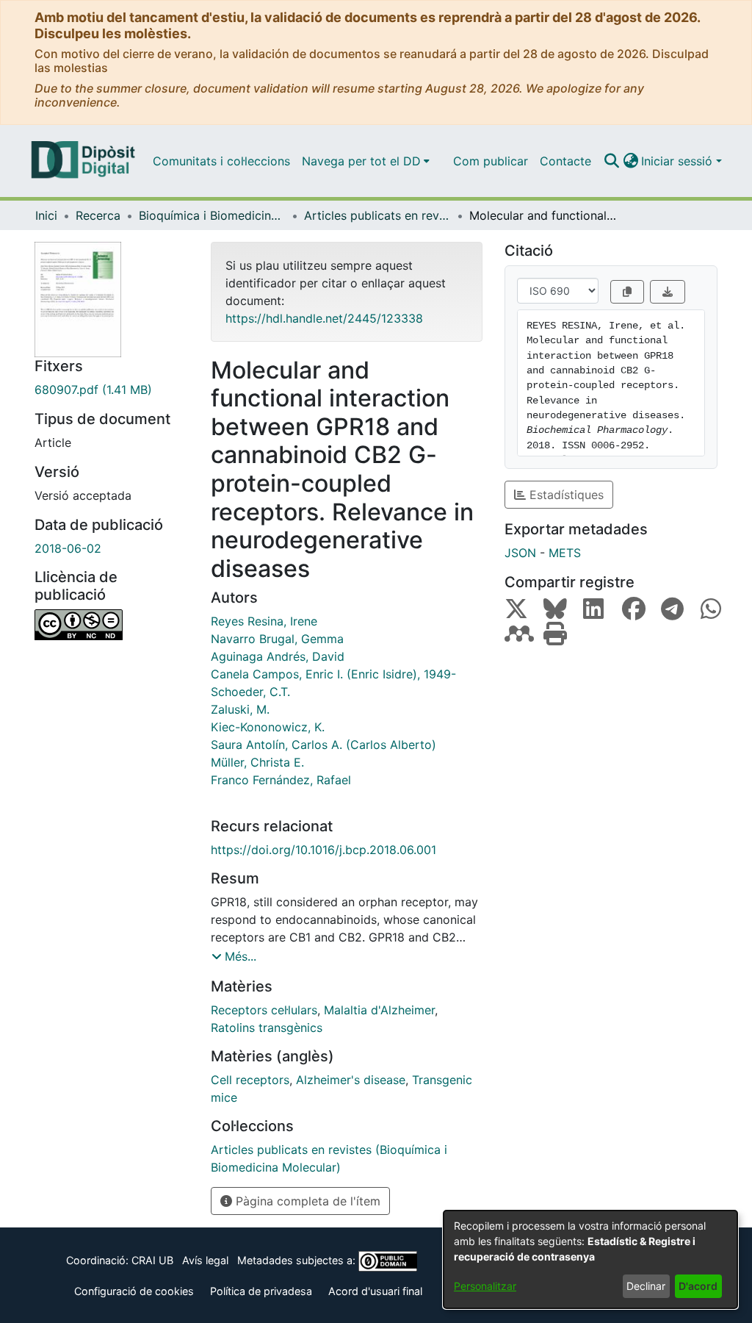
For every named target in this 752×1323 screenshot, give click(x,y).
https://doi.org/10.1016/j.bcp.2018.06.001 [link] (323, 849)
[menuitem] (366, 161)
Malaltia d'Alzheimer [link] (379, 1010)
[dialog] (590, 1259)
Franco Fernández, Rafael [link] (281, 779)
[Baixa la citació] (667, 292)
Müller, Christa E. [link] (257, 762)
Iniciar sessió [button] (678, 161)
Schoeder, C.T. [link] (250, 691)
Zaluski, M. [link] (240, 709)
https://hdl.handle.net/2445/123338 (324, 318)
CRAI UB (152, 1260)
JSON (520, 552)
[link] (112, 389)
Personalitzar (485, 1286)
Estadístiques (565, 494)
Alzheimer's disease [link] (350, 1079)
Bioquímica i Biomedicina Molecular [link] (212, 215)
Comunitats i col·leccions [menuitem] (221, 161)
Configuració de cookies (134, 1291)
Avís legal (205, 1260)
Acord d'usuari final (375, 1291)
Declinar (645, 1286)
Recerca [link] (98, 215)
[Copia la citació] (627, 292)
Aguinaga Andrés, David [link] (277, 656)
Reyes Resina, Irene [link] (264, 621)
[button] (611, 161)
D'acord (698, 1286)
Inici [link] (46, 215)
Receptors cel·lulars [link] (264, 1010)
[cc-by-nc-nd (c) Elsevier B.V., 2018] (112, 624)
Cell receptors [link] (250, 1079)
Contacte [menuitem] (565, 161)
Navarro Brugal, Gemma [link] (277, 638)
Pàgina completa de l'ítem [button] (306, 1201)
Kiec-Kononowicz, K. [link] (268, 727)
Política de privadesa (261, 1291)
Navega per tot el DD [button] (361, 161)
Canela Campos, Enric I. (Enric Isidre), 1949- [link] (333, 674)
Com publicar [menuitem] (490, 161)
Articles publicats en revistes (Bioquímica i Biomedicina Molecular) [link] (377, 215)
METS (565, 552)
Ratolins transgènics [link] (266, 1027)
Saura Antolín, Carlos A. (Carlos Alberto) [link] (323, 744)
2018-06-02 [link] (68, 548)
